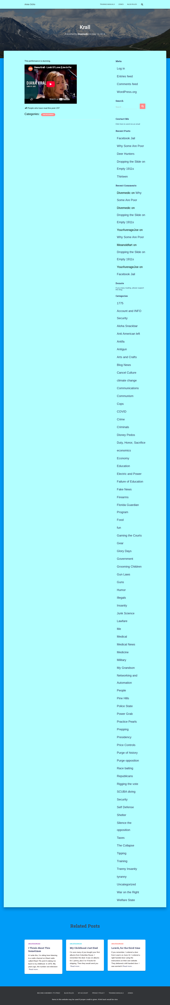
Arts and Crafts (127, 357)
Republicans (125, 776)
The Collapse (125, 845)
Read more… (34, 969)
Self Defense (125, 807)
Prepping (123, 729)
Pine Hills (123, 698)
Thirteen (122, 176)
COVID (121, 411)
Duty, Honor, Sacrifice (131, 442)
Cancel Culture (126, 372)
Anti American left (128, 333)
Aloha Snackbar (127, 326)
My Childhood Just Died (84, 947)
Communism (125, 396)
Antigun (122, 349)
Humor (121, 590)
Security (122, 799)
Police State (125, 706)
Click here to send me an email (128, 124)
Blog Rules (132, 4)
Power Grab (125, 713)
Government (125, 558)
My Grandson (126, 667)
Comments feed (127, 84)
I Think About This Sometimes (39, 949)
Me (119, 629)
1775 (120, 303)
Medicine (123, 652)
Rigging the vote (127, 784)
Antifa (120, 341)
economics (124, 450)
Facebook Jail (126, 138)
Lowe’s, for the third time (125, 947)
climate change (127, 380)
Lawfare (122, 621)
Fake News (124, 489)
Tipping (121, 853)
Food (120, 519)
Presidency (124, 737)
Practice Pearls (127, 721)
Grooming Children (129, 566)
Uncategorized (48, 114)
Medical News (126, 644)
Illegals (121, 597)
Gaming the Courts (129, 535)
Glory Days (124, 551)
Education (123, 466)
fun (119, 527)
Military (121, 660)
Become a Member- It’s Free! (48, 993)
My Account (83, 993)
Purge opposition (128, 760)
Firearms (123, 497)
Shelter (121, 815)
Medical (122, 636)
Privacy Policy (98, 993)
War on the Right (128, 892)
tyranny (122, 876)
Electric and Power (129, 473)
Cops (120, 403)
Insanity (122, 605)
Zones (121, 4)
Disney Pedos (126, 435)
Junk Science (125, 613)
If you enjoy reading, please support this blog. (130, 289)
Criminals (123, 427)
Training (122, 861)
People (121, 690)
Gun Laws (123, 574)
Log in (121, 68)
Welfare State (126, 900)
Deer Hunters (125, 153)
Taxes (121, 837)
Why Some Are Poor (130, 146)
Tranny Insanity (127, 868)
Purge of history (127, 752)
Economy (123, 458)
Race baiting (125, 768)
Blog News (124, 365)
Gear (120, 543)
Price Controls (126, 745)
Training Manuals (107, 4)
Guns (120, 582)
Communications (128, 388)
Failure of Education (130, 481)
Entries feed (125, 76)
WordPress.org (127, 91)
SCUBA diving (126, 791)
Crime (121, 419)
